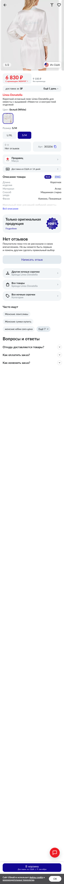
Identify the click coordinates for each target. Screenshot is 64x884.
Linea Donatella (12, 95)
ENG (57, 176)
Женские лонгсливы (16, 314)
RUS (48, 176)
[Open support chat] (55, 853)
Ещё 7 (42, 329)
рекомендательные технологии (18, 880)
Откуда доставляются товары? (23, 347)
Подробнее (11, 228)
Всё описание (10, 208)
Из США (55, 64)
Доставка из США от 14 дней (26, 169)
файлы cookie (36, 877)
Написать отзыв (32, 259)
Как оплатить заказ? (16, 354)
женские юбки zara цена (19, 329)
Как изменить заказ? (16, 362)
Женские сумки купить (18, 321)
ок (55, 878)
